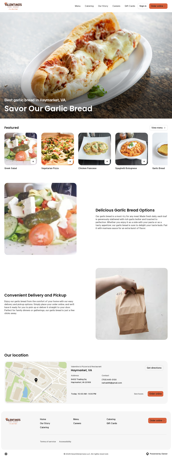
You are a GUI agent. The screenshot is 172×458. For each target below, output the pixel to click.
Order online (155, 393)
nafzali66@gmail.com (112, 383)
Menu (77, 6)
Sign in (143, 6)
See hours (138, 394)
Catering (89, 6)
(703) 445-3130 (109, 379)
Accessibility (65, 441)
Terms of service (48, 441)
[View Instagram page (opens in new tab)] (6, 454)
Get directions (154, 367)
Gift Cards (130, 6)
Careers (116, 6)
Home (43, 419)
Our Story (103, 6)
